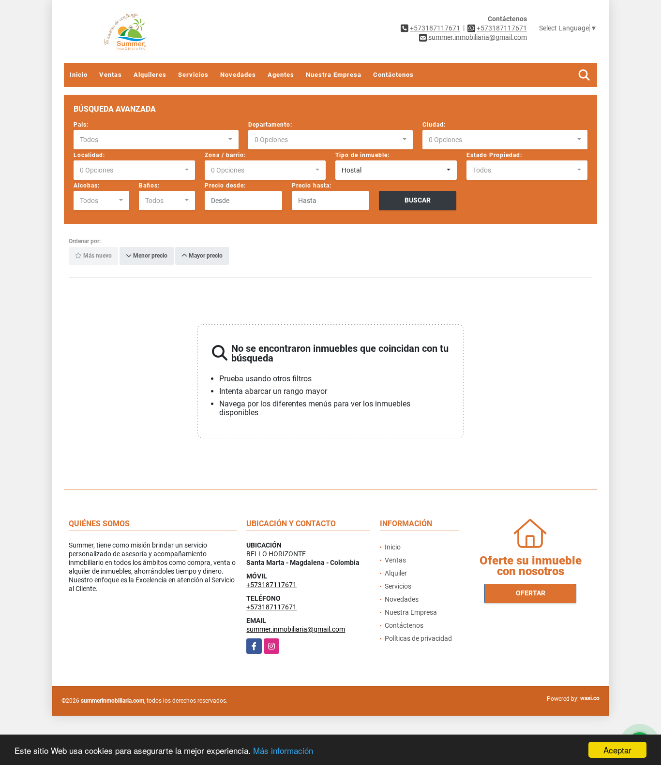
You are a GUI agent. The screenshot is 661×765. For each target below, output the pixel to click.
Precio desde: (225, 185)
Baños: (149, 185)
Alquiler (396, 573)
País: (81, 124)
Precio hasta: (311, 185)
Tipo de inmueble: (362, 155)
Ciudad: (434, 124)
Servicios (193, 74)
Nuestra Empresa (333, 74)
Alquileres (150, 74)
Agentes (281, 74)
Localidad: (89, 155)
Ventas (110, 74)
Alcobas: (87, 185)
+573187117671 (435, 28)
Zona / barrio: (225, 155)
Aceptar (617, 750)
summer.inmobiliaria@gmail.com (295, 629)
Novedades (238, 74)
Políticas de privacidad (418, 638)
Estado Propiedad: (494, 155)
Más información (283, 750)
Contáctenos (393, 74)
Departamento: (270, 124)
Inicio (79, 74)
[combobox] (156, 139)
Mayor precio (205, 256)
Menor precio (149, 256)
